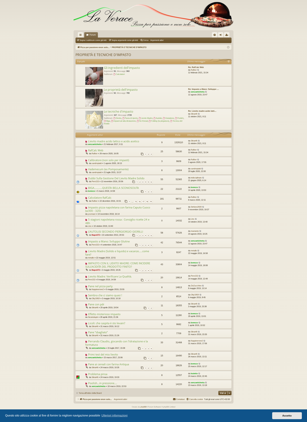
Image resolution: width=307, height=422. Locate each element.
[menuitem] (214, 35)
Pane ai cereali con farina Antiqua (108, 364)
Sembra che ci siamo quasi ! (105, 295)
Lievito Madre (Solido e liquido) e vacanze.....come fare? (117, 252)
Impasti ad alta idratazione (124, 121)
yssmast (91, 214)
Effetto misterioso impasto (104, 314)
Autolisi (159, 118)
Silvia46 (194, 114)
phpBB (143, 407)
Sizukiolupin (93, 317)
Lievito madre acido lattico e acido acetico (113, 141)
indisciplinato (196, 178)
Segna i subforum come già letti (93, 40)
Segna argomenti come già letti (125, 40)
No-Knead (143, 121)
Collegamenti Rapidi (81, 36)
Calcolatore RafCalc (99, 197)
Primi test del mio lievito (103, 354)
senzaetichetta (197, 92)
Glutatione (169, 118)
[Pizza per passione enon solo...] (153, 15)
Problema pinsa (97, 374)
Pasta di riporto (131, 118)
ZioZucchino (196, 286)
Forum (93, 35)
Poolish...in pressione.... (102, 383)
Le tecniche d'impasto (118, 111)
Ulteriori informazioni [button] (114, 415)
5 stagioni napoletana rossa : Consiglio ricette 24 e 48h (117, 221)
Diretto (118, 118)
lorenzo (91, 191)
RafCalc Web (95, 150)
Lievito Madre (147, 118)
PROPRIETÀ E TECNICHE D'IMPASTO (103, 54)
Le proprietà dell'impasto (121, 90)
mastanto (195, 231)
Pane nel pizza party (100, 286)
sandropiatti (97, 163)
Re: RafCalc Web (196, 67)
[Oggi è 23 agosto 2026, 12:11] (228, 47)
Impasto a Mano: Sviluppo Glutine (109, 241)
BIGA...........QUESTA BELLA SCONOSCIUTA (113, 188)
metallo (91, 258)
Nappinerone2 (98, 289)
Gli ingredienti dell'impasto (122, 68)
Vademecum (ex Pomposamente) (108, 169)
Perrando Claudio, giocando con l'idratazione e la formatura (116, 342)
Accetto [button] (287, 415)
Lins (89, 226)
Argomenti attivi (156, 40)
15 (136, 201)
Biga (108, 121)
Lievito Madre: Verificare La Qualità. (110, 276)
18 (147, 201)
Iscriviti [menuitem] (227, 36)
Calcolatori (120, 74)
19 (151, 201)
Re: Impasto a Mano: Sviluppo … (203, 89)
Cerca (145, 40)
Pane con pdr (96, 304)
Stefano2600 (196, 207)
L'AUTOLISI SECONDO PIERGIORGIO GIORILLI (115, 231)
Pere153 (95, 181)
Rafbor (194, 70)
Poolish (180, 118)
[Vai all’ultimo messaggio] (199, 140)
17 (143, 201)
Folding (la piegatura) (160, 121)
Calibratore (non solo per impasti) (108, 160)
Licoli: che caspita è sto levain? (106, 323)
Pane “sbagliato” (98, 332)
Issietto (194, 373)
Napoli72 (96, 235)
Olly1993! (96, 298)
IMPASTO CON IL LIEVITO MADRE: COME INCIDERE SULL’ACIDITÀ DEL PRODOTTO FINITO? (117, 264)
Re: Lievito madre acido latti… (202, 111)
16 (140, 201)
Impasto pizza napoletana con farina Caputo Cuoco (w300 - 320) (117, 209)
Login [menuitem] (221, 36)
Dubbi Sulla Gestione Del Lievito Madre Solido (116, 178)
